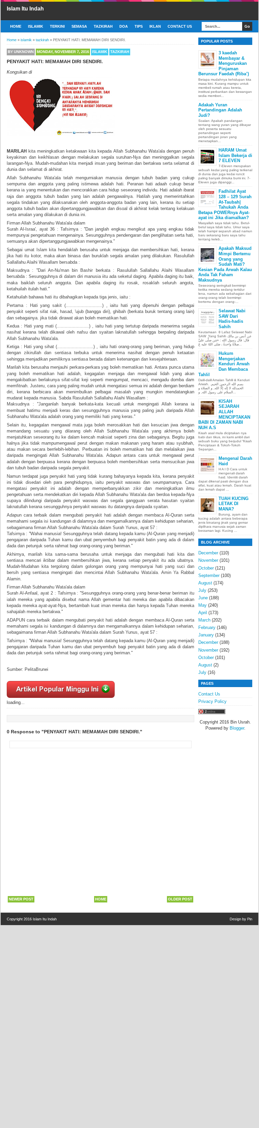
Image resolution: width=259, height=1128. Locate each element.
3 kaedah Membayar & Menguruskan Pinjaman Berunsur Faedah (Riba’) (223, 63)
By (21, 52)
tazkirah (119, 52)
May (202, 605)
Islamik (35, 26)
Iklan (155, 26)
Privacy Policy (212, 701)
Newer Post (21, 899)
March (204, 620)
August (205, 582)
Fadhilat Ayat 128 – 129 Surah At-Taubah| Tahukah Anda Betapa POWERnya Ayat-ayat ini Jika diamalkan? (225, 204)
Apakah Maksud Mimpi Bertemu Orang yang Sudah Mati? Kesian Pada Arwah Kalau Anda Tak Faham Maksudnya (225, 264)
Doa (123, 26)
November (208, 560)
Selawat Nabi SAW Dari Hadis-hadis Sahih (232, 318)
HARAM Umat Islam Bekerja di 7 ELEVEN (235, 155)
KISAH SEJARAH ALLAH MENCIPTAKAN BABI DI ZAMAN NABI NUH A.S (224, 414)
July (202, 590)
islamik (99, 52)
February (206, 627)
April (202, 612)
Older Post (180, 899)
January (206, 634)
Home (15, 26)
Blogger (237, 728)
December (208, 552)
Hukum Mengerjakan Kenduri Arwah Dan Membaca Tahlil (224, 364)
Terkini (57, 26)
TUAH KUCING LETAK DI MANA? (234, 503)
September (209, 575)
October (206, 568)
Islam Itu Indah (25, 8)
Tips (139, 26)
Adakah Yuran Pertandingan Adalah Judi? (220, 110)
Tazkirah (103, 26)
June (203, 597)
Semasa (79, 26)
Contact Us (180, 26)
